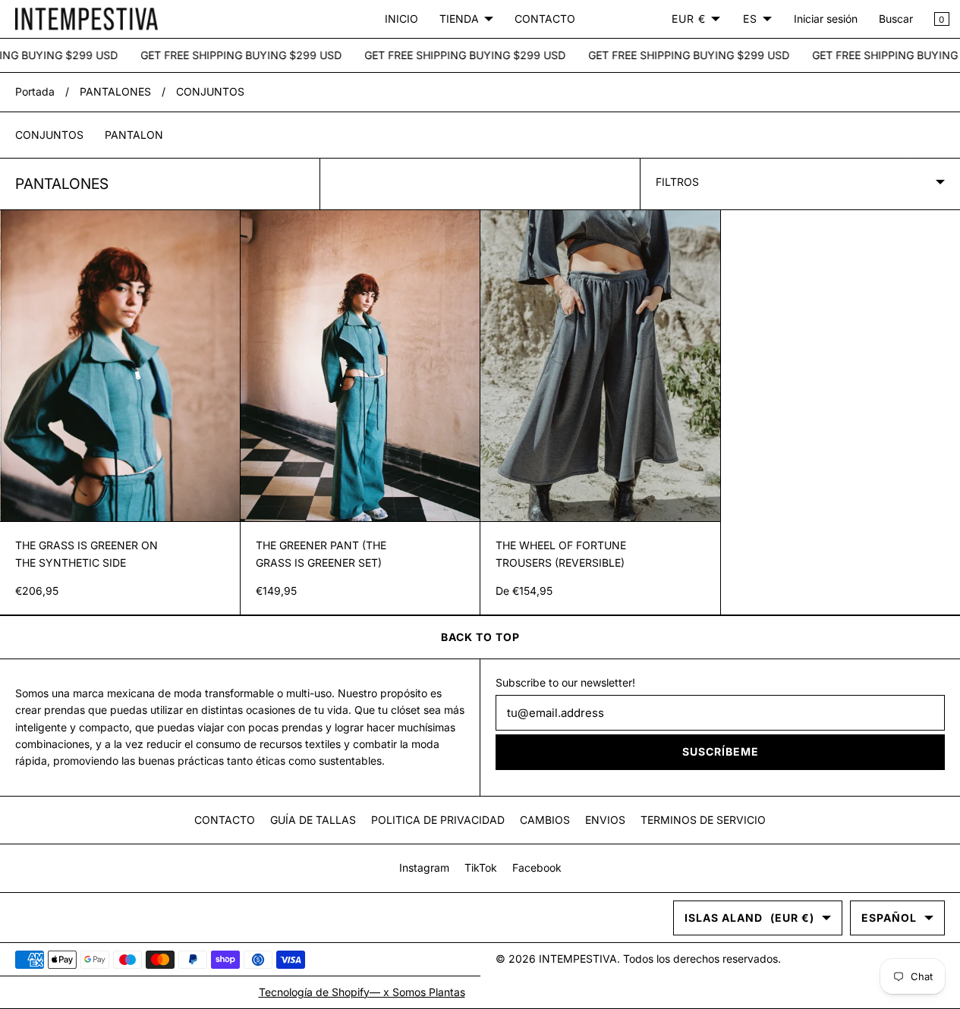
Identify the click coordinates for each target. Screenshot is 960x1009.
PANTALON (134, 134)
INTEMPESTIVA (578, 958)
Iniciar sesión (826, 18)
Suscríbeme (720, 751)
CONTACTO (545, 18)
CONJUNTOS (210, 91)
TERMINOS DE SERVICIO (703, 819)
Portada (35, 91)
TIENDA (459, 18)
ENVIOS (605, 819)
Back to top (480, 636)
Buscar (896, 18)
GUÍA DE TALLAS (313, 819)
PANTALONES (115, 91)
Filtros (677, 181)
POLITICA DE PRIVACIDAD (438, 819)
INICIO (401, 18)
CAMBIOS (545, 819)
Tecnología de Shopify (314, 991)
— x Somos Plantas (417, 991)
